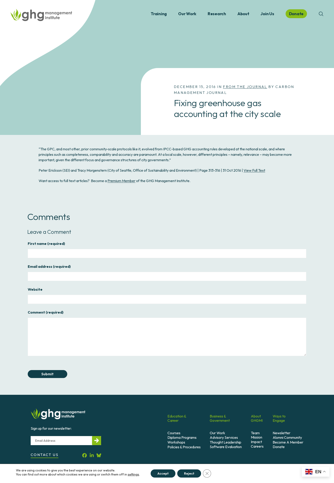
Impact (256, 441)
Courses (173, 433)
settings (133, 474)
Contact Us (44, 454)
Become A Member (288, 442)
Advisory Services (224, 437)
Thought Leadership (225, 442)
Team (255, 433)
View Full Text (254, 170)
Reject (189, 473)
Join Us (267, 13)
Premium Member (121, 180)
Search (321, 14)
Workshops (176, 442)
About (243, 13)
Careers (257, 446)
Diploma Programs (182, 437)
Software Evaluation (226, 446)
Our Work (187, 13)
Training (159, 13)
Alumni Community (287, 437)
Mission (256, 437)
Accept (163, 473)
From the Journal (245, 86)
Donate (279, 446)
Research (217, 13)
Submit (47, 374)
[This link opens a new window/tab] (84, 455)
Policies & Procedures (184, 447)
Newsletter (281, 433)
